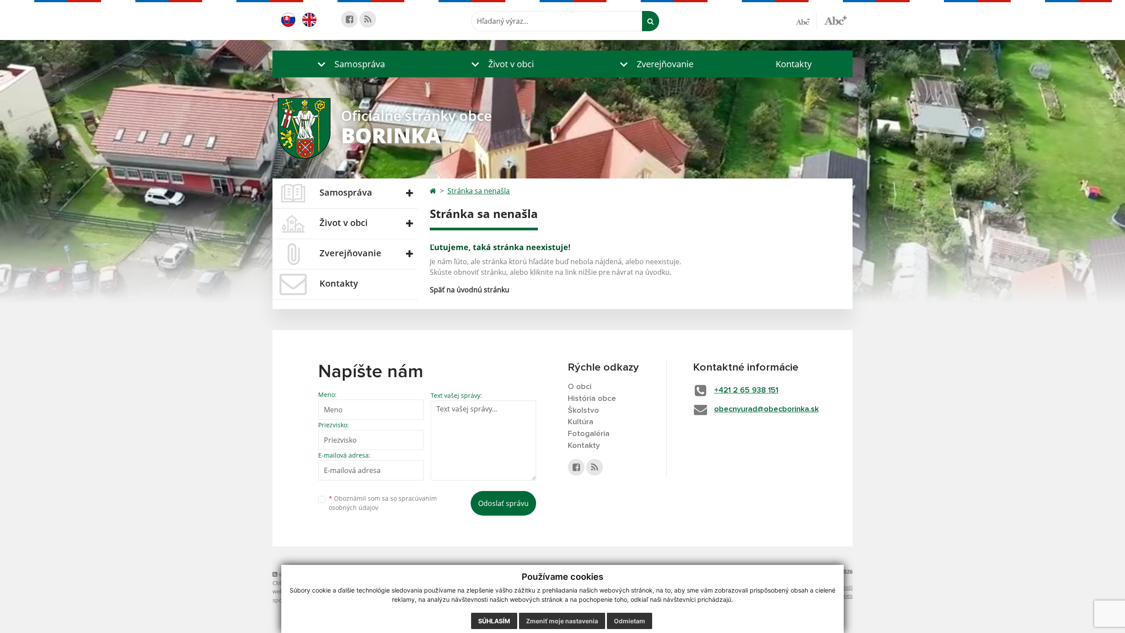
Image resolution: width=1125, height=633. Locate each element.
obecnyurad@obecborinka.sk (766, 409)
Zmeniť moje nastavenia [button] (562, 621)
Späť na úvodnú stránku (469, 290)
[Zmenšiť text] (806, 21)
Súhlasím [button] (494, 621)
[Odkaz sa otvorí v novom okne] (349, 19)
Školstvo (583, 411)
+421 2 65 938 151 (746, 390)
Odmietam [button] (629, 621)
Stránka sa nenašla (478, 191)
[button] (349, 64)
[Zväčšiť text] (835, 20)
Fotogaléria (589, 434)
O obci (580, 387)
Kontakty (794, 64)
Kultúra (580, 422)
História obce (592, 399)
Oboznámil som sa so (383, 503)
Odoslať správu (503, 503)
